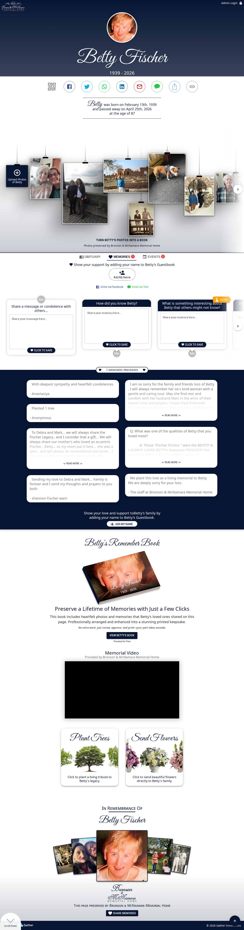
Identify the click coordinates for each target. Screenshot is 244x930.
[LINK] (192, 86)
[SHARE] (174, 86)
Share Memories (124, 913)
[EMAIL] (139, 86)
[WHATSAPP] (104, 86)
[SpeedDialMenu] (235, 921)
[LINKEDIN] (122, 86)
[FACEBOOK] (69, 86)
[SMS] (157, 86)
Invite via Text (139, 286)
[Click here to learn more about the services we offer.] (122, 893)
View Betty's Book (122, 635)
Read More (72, 463)
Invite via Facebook (111, 286)
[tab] (90, 257)
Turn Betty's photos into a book (122, 240)
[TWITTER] (87, 86)
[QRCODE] (52, 86)
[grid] (122, 192)
